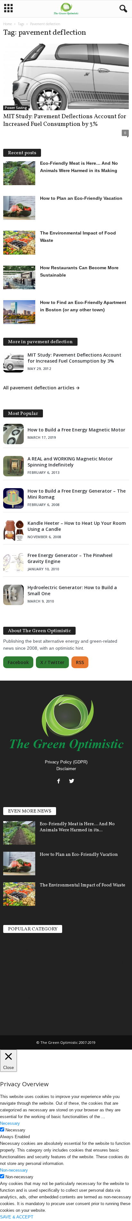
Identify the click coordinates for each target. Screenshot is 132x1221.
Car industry (16, 996)
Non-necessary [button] (14, 1170)
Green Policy (17, 1007)
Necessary (15, 1130)
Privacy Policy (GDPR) (66, 762)
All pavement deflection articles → (41, 388)
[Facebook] (60, 781)
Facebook (18, 662)
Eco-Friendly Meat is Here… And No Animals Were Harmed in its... (77, 827)
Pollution (13, 984)
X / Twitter (52, 662)
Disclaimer (66, 768)
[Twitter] (72, 781)
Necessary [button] (10, 1123)
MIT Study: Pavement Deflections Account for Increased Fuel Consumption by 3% (64, 120)
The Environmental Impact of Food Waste (82, 885)
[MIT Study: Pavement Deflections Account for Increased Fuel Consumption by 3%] (66, 77)
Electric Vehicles (21, 939)
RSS (80, 662)
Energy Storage (20, 973)
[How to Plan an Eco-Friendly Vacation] (19, 864)
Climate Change (20, 962)
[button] (122, 9)
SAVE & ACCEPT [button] (16, 1217)
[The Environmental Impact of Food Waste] (19, 894)
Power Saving (16, 107)
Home (7, 24)
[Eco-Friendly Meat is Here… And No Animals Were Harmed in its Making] (19, 833)
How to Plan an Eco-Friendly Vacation (79, 855)
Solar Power (16, 950)
